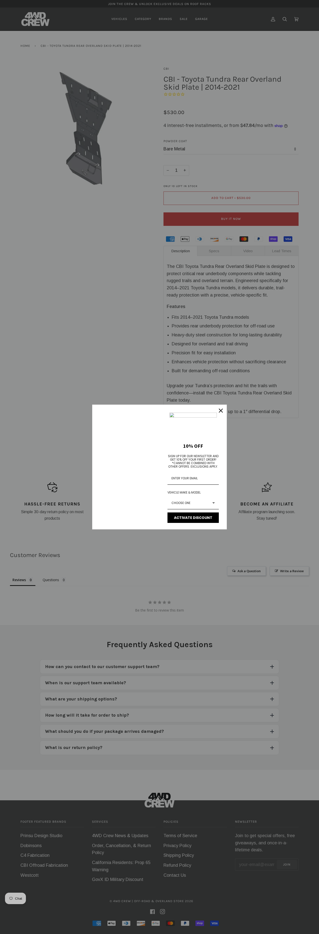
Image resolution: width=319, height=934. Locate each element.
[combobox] (193, 503)
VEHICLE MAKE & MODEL (184, 492)
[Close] (221, 411)
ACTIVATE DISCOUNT (193, 517)
